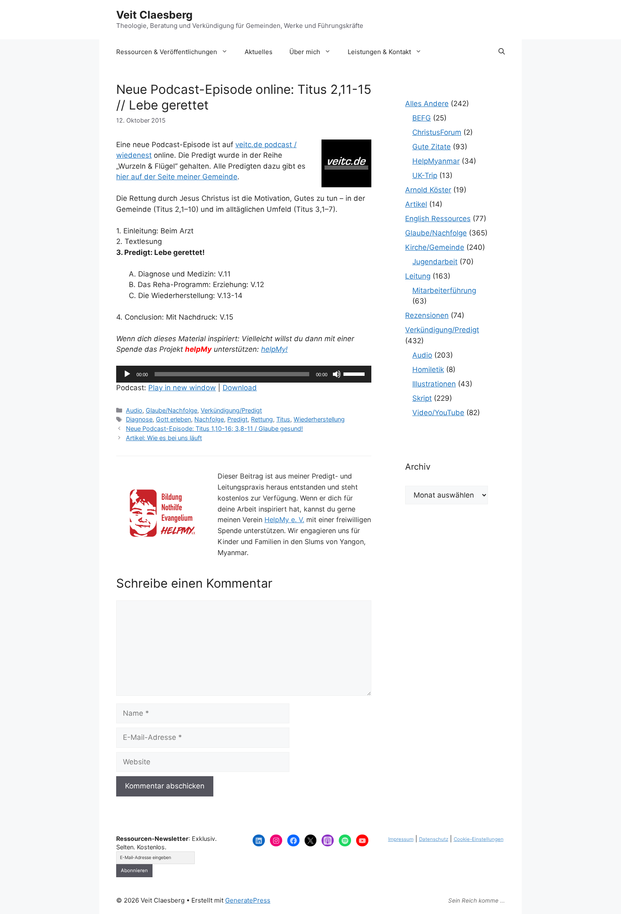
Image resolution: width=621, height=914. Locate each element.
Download (240, 387)
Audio (134, 410)
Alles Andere (427, 103)
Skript (422, 398)
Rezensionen (427, 315)
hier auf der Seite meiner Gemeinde (176, 176)
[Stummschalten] (336, 374)
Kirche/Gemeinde (434, 247)
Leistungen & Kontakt (379, 52)
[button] (501, 52)
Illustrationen (434, 384)
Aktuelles (258, 52)
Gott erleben (173, 419)
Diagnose (139, 419)
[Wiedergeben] (127, 374)
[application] (243, 374)
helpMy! (274, 349)
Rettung (262, 419)
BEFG (421, 118)
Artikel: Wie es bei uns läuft (164, 437)
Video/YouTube (438, 412)
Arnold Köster (428, 190)
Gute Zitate (431, 146)
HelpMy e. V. (284, 519)
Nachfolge (209, 419)
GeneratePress (247, 900)
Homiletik (428, 369)
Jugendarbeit (435, 261)
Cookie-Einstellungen (479, 839)
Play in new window (182, 387)
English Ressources (438, 218)
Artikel (416, 204)
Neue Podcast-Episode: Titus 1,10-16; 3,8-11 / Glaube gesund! (214, 428)
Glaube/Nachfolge (171, 410)
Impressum (401, 839)
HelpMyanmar (436, 161)
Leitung (417, 276)
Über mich (304, 52)
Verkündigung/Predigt (231, 410)
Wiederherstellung (319, 419)
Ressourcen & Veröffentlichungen (166, 52)
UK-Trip (424, 175)
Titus (283, 419)
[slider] (355, 373)
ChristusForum (436, 132)
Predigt (237, 419)
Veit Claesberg (154, 14)
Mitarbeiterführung (444, 290)
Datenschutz (433, 839)
